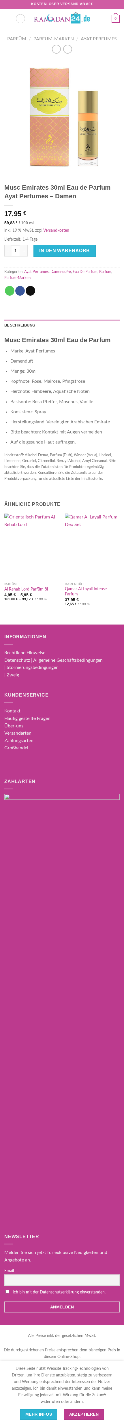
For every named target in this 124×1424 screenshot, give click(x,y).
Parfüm (16, 39)
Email (9, 1271)
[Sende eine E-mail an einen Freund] (30, 291)
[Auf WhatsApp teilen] (9, 291)
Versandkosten (56, 230)
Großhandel (16, 748)
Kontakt (12, 711)
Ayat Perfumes (99, 39)
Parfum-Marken (53, 39)
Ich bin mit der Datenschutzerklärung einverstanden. (59, 1292)
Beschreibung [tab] (19, 325)
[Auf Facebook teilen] (20, 291)
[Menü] (7, 19)
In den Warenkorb (64, 250)
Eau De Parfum (85, 272)
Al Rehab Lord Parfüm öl (26, 589)
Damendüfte (60, 272)
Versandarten (17, 733)
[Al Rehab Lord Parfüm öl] (31, 546)
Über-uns (13, 726)
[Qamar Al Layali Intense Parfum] (92, 546)
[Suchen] (20, 18)
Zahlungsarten (18, 740)
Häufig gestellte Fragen (27, 718)
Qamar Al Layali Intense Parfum (86, 591)
